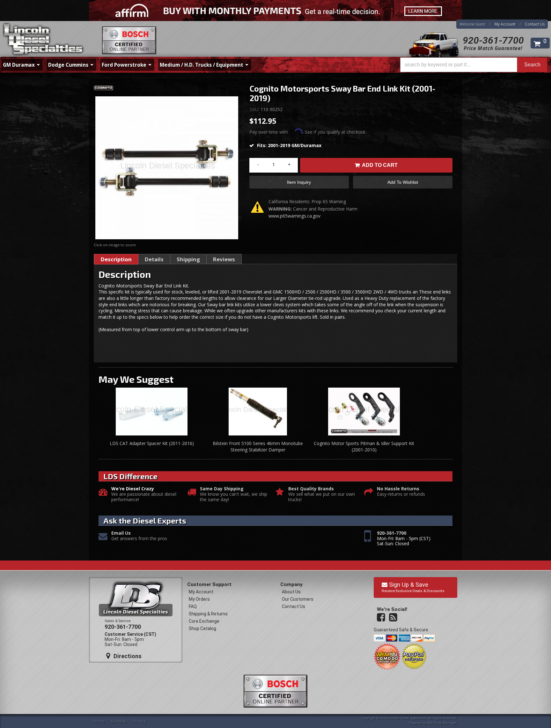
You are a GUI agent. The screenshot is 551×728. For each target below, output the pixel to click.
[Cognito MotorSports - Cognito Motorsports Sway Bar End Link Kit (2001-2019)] (167, 89)
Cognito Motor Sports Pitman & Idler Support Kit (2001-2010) (364, 446)
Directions (127, 656)
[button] (473, 64)
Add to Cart (380, 165)
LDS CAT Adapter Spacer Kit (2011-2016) (152, 443)
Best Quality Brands (311, 489)
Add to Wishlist (402, 182)
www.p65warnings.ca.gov (294, 216)
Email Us (121, 533)
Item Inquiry (299, 182)
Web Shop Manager (441, 723)
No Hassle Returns (398, 489)
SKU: (255, 109)
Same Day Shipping (222, 489)
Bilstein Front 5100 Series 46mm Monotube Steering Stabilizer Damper (258, 446)
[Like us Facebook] (381, 617)
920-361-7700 (493, 40)
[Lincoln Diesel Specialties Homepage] (44, 40)
